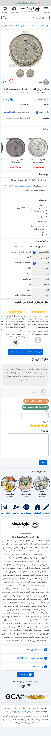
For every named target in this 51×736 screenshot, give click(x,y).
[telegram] (22, 686)
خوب (35, 425)
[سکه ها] (36, 697)
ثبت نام (46, 513)
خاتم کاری (24, 616)
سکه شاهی (33, 633)
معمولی (42, 425)
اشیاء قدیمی (35, 578)
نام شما (46, 411)
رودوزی (15, 616)
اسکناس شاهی (8, 633)
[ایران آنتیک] (47, 26)
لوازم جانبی (28, 637)
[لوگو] (30, 10)
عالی (31, 425)
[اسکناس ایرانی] (26, 484)
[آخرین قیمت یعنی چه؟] (36, 112)
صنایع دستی (9, 582)
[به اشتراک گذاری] (4, 81)
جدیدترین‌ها (26, 513)
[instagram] (28, 686)
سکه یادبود (18, 630)
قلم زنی (7, 613)
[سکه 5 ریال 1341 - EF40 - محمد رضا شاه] (25, 50)
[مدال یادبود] (9, 484)
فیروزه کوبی (44, 616)
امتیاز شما (45, 421)
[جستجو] (4, 18)
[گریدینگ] (15, 697)
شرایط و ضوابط (24, 711)
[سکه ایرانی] (42, 484)
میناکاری (34, 616)
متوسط (39, 425)
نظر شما (45, 431)
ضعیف (46, 425)
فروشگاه (37, 513)
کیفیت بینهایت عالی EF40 (20, 186)
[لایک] (11, 81)
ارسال (43, 462)
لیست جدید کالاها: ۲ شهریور (25, 2)
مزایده (15, 513)
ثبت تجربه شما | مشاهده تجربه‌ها (24, 352)
